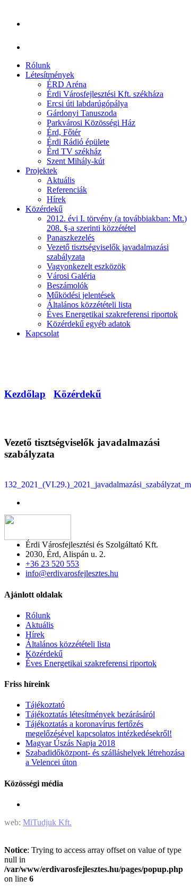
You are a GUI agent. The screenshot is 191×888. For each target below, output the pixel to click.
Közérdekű (77, 394)
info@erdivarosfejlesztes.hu (71, 573)
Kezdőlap (25, 394)
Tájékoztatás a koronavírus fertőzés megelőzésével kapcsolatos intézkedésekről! (98, 728)
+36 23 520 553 (52, 563)
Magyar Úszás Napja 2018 (70, 743)
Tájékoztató (45, 704)
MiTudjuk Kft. (47, 822)
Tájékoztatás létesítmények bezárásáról (90, 714)
